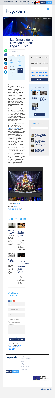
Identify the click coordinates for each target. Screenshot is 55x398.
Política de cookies (25, 366)
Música (22, 361)
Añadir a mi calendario (20, 71)
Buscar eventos (35, 131)
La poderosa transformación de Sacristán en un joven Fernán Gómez (23, 266)
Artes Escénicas (24, 364)
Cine (22, 363)
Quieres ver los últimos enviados (39, 72)
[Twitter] (11, 301)
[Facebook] (9, 301)
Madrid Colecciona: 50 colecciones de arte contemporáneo (40, 150)
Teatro (12, 63)
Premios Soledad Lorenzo (26, 358)
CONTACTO (42, 2)
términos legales (15, 337)
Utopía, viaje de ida (11, 261)
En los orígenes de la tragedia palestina (40, 145)
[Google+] (13, 301)
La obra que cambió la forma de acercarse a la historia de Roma (40, 135)
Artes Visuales (24, 356)
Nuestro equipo (24, 369)
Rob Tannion (17, 208)
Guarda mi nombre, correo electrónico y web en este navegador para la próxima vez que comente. (14, 322)
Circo (11, 62)
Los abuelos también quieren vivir (21, 233)
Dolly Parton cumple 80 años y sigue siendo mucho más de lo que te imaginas (40, 140)
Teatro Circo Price (19, 62)
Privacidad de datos (25, 368)
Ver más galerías (39, 114)
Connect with (12, 299)
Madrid (19, 65)
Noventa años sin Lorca (11, 232)
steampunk (11, 209)
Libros (22, 360)
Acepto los (13, 337)
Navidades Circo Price (13, 128)
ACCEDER (48, 2)
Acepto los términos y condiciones (40, 75)
